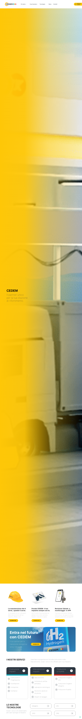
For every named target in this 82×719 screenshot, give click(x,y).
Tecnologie (42, 4)
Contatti (55, 4)
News (50, 4)
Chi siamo (23, 4)
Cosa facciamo (33, 4)
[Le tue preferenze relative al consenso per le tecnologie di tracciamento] (80, 717)
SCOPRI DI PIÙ (13, 620)
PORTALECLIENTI (79, 4)
